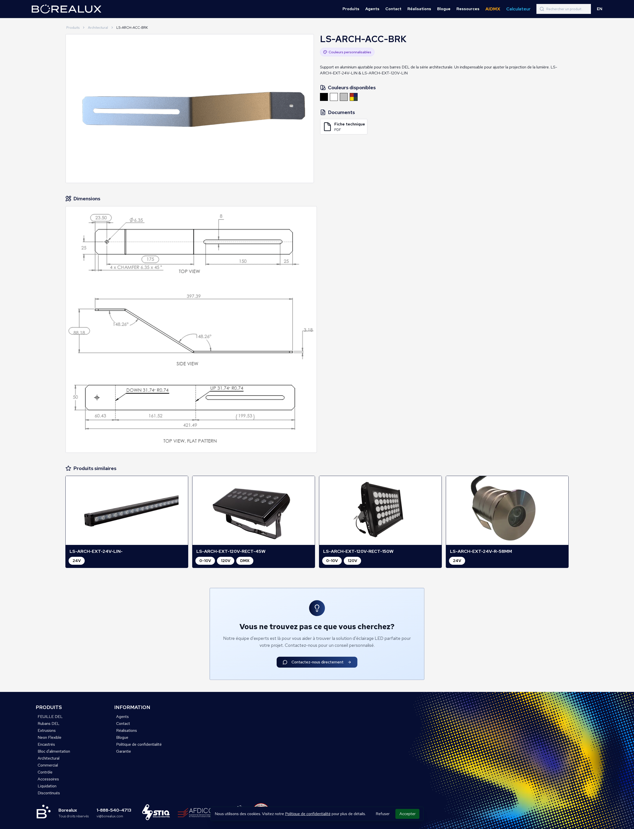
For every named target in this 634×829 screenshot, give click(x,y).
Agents (372, 8)
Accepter (407, 813)
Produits (351, 8)
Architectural (98, 27)
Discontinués (49, 793)
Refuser (383, 813)
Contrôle (45, 772)
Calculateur (518, 9)
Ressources (467, 8)
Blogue (443, 8)
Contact (393, 8)
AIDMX (492, 9)
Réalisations (419, 8)
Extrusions (47, 730)
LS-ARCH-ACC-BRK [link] (132, 27)
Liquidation (47, 786)
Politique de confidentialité (308, 813)
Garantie (123, 751)
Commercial (48, 765)
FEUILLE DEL (50, 716)
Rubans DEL (48, 723)
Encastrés (46, 744)
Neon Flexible (49, 737)
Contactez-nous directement (317, 662)
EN (599, 8)
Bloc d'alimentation (54, 751)
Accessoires (48, 779)
